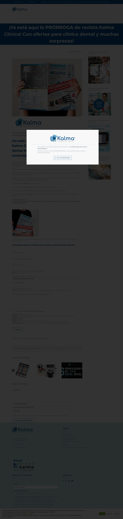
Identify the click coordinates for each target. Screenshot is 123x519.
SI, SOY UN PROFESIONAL (62, 158)
